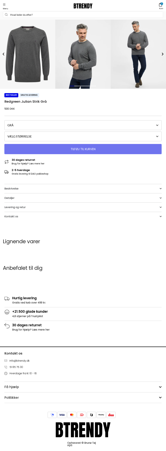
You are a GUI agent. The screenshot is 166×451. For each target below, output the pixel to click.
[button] (4, 4)
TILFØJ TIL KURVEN (83, 149)
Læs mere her (36, 163)
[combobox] (83, 14)
